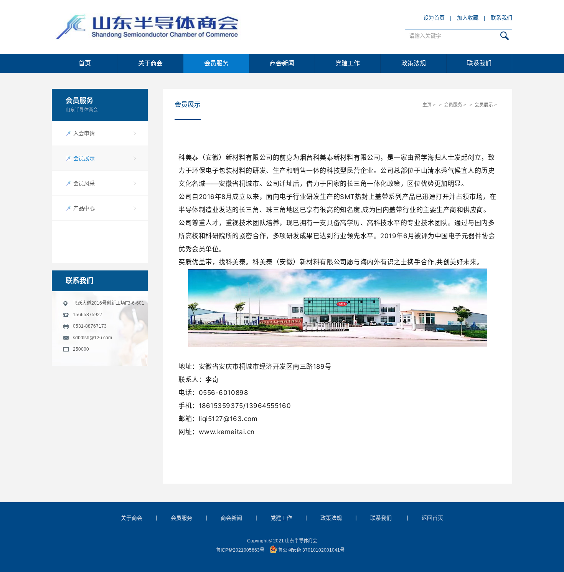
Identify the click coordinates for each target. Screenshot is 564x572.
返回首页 (432, 518)
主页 (427, 105)
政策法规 (413, 63)
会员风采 (84, 183)
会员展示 (84, 158)
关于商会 (150, 63)
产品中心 (84, 208)
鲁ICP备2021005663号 (240, 550)
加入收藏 (467, 18)
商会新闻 (282, 63)
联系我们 (501, 18)
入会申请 (84, 133)
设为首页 (434, 18)
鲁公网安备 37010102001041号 (311, 550)
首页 (85, 63)
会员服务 (216, 63)
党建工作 (347, 63)
